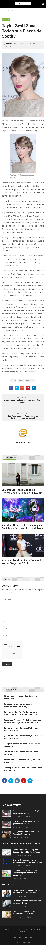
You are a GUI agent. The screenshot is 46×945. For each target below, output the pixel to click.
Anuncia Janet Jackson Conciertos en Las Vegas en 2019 (23, 562)
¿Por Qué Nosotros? (23, 942)
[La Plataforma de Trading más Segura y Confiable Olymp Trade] (6, 852)
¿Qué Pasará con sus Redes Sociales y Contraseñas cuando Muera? (23, 417)
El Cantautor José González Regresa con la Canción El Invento (22, 491)
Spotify (20, 380)
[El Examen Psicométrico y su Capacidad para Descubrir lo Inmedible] (6, 873)
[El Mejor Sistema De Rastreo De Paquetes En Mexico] (6, 834)
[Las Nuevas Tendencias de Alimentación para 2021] (6, 914)
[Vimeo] (30, 780)
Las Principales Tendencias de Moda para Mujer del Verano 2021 (28, 891)
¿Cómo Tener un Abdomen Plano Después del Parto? (23, 401)
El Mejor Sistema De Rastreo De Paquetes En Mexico (26, 833)
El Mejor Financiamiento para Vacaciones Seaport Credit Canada (27, 861)
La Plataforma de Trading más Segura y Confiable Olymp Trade (26, 850)
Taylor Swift (30, 380)
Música (5, 19)
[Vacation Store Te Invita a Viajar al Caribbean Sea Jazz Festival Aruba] (23, 510)
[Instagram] (17, 780)
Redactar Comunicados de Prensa (23, 940)
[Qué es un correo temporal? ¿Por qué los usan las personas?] (6, 813)
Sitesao (31, 929)
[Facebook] (4, 780)
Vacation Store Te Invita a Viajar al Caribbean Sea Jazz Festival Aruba (23, 527)
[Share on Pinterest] (28, 388)
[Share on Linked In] (34, 388)
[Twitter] (10, 780)
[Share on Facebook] (11, 388)
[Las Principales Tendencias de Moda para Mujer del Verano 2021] (6, 893)
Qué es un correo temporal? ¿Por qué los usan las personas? (27, 812)
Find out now (10, 44)
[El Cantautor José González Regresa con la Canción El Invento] (23, 474)
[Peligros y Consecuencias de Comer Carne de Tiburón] (6, 903)
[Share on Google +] (22, 388)
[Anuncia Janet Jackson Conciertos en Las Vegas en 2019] (23, 545)
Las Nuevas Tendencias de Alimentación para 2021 (24, 912)
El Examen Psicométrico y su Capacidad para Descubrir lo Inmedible (25, 872)
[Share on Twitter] (17, 388)
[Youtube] (23, 780)
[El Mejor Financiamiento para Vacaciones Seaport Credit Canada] (6, 862)
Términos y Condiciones (23, 937)
